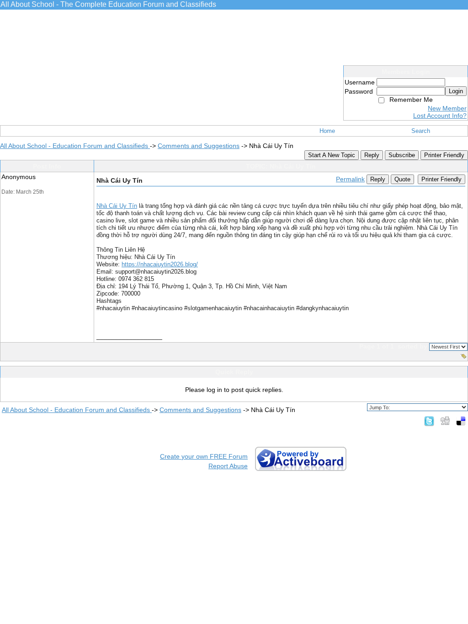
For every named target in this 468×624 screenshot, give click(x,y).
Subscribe (401, 155)
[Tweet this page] (429, 420)
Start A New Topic (331, 155)
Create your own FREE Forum (204, 456)
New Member (447, 108)
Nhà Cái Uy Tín (116, 205)
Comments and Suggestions (198, 145)
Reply (371, 155)
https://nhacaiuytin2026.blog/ (160, 264)
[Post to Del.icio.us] (461, 420)
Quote (402, 179)
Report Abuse (228, 466)
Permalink (350, 179)
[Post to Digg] (445, 420)
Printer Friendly (444, 155)
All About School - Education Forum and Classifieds (75, 145)
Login (456, 91)
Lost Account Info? (440, 115)
